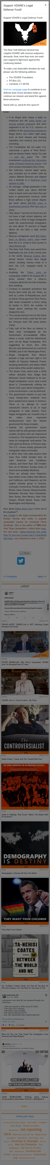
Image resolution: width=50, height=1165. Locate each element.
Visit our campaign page (15, 89)
